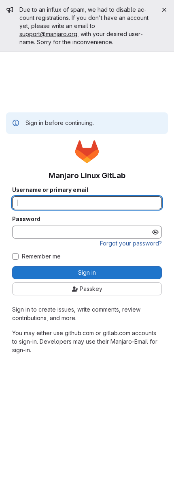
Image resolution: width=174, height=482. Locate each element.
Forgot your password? (131, 243)
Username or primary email (50, 190)
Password (26, 219)
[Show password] (155, 232)
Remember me (41, 256)
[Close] (164, 10)
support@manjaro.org (48, 33)
